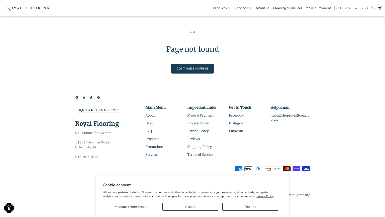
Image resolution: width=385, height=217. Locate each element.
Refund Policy (198, 131)
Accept (190, 207)
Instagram (237, 123)
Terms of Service (200, 155)
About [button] (260, 8)
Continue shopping (192, 69)
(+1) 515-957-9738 (352, 8)
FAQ (149, 131)
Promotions (155, 147)
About (150, 115)
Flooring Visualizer (287, 8)
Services (152, 155)
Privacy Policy (265, 196)
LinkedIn (236, 131)
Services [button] (241, 8)
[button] (373, 8)
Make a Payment (318, 8)
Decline (250, 207)
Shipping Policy (199, 147)
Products (152, 139)
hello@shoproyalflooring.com (290, 117)
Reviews (193, 139)
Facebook (236, 115)
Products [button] (220, 8)
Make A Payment (200, 115)
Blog (149, 123)
